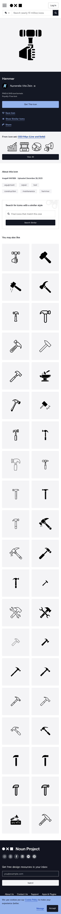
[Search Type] (7, 13)
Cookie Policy (31, 899)
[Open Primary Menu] (5, 6)
